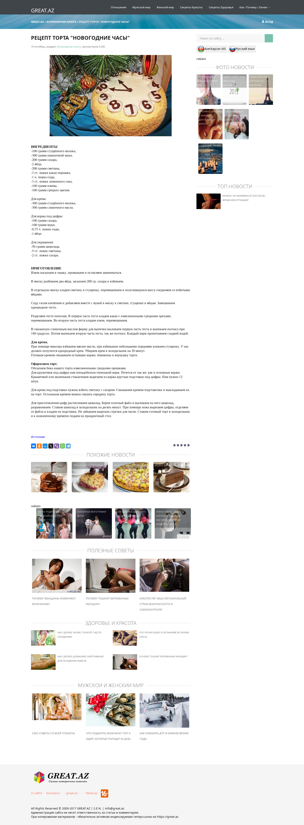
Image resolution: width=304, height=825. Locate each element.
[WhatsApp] (62, 446)
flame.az (91, 793)
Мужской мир (141, 7)
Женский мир (165, 7)
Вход (269, 22)
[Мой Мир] (45, 446)
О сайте (36, 793)
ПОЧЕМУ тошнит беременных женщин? (163, 656)
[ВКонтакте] (33, 446)
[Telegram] (68, 446)
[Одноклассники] (39, 446)
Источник (38, 437)
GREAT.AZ (42, 10)
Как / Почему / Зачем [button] (253, 7)
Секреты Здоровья (221, 7)
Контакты (53, 793)
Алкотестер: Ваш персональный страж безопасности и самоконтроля (163, 604)
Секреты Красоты (191, 7)
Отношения (118, 7)
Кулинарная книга (69, 46)
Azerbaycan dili (215, 49)
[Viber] (56, 446)
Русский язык (245, 49)
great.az (72, 793)
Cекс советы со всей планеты (53, 733)
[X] (50, 446)
